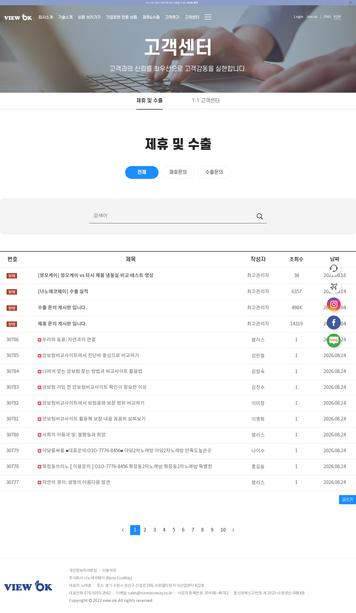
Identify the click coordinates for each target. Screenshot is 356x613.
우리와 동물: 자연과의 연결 (68, 340)
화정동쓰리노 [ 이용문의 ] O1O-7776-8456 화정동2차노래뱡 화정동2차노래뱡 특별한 (126, 466)
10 (223, 530)
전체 (141, 172)
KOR (337, 17)
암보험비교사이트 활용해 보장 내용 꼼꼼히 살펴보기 (93, 419)
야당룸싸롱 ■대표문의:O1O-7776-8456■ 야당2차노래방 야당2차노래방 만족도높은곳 (126, 451)
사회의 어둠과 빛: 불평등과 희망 (73, 435)
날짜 (334, 259)
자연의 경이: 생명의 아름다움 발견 (75, 482)
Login (298, 17)
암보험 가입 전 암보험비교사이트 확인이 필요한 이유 (94, 387)
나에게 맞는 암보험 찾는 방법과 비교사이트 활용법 (91, 371)
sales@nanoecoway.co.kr (150, 593)
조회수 (296, 259)
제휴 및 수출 (149, 101)
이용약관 (109, 570)
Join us (312, 17)
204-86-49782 (216, 593)
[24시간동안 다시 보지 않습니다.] (350, 2)
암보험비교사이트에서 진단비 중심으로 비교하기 (90, 356)
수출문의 (214, 172)
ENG (327, 17)
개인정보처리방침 (83, 570)
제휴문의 (178, 172)
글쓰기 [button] (347, 499)
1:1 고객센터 (206, 101)
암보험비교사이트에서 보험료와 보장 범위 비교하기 (93, 403)
